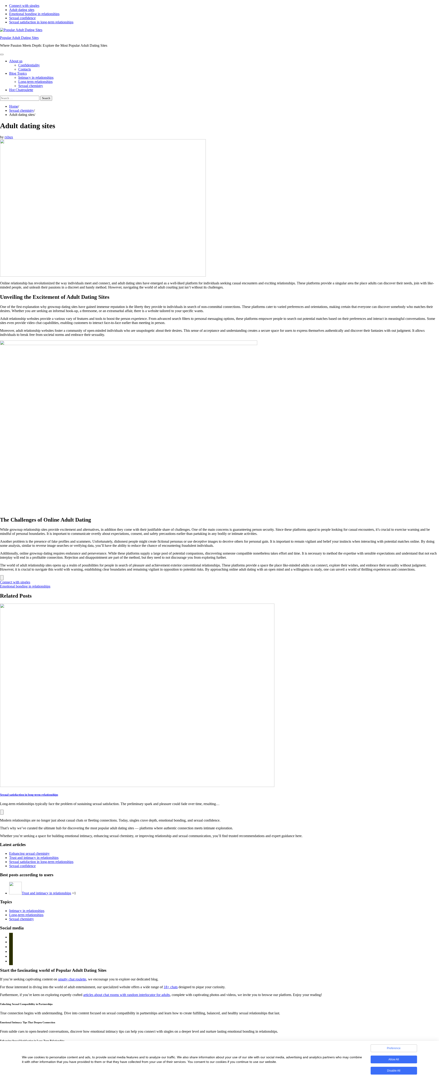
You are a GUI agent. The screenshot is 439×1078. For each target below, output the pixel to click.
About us (15, 61)
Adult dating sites (21, 10)
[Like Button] (2, 577)
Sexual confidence (22, 18)
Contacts (24, 69)
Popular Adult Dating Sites (19, 38)
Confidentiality (29, 65)
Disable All (393, 1070)
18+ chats (171, 987)
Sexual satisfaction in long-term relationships (41, 22)
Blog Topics (18, 73)
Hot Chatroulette (21, 90)
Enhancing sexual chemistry (29, 853)
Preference (394, 1048)
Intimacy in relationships (36, 77)
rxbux (9, 137)
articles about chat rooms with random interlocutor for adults (126, 995)
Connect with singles (24, 6)
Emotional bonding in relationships (34, 14)
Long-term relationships (35, 82)
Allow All (393, 1059)
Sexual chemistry (30, 86)
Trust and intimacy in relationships (34, 858)
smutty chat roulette (72, 979)
